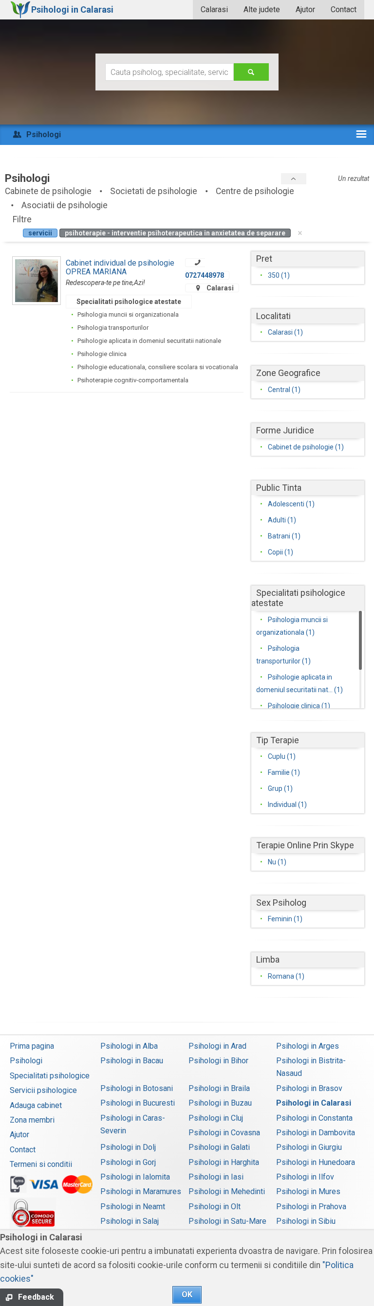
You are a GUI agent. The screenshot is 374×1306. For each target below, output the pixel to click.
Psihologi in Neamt (132, 1206)
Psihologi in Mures (308, 1191)
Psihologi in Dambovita (315, 1132)
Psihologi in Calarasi (313, 1103)
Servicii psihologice (43, 1090)
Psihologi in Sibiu (306, 1221)
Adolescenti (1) (291, 504)
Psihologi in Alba (129, 1046)
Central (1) (284, 390)
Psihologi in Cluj (215, 1118)
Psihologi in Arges (307, 1046)
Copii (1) (280, 552)
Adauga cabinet (36, 1105)
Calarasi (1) (285, 332)
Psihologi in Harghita (223, 1162)
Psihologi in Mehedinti (226, 1191)
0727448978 (204, 275)
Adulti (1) (282, 520)
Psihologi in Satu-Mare (227, 1221)
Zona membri (32, 1120)
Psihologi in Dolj (128, 1147)
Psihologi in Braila (219, 1088)
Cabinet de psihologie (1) (306, 447)
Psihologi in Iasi (215, 1176)
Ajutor (305, 9)
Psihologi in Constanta (314, 1118)
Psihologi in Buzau (220, 1103)
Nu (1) (277, 862)
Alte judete (261, 9)
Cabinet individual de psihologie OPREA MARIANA (120, 267)
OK (187, 1294)
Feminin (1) (285, 919)
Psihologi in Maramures (140, 1191)
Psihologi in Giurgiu (309, 1147)
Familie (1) (284, 772)
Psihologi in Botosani (136, 1088)
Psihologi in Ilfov (305, 1176)
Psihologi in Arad (217, 1046)
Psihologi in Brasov (309, 1088)
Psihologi (26, 1060)
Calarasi (214, 9)
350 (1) (279, 275)
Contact (343, 9)
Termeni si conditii (41, 1164)
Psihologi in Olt (214, 1206)
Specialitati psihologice (50, 1075)
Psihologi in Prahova (311, 1206)
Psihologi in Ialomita (135, 1176)
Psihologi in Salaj (129, 1221)
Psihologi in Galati (219, 1147)
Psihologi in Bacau (131, 1060)
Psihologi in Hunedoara (315, 1162)
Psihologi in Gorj (128, 1162)
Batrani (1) (284, 536)
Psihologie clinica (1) (299, 706)
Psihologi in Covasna (224, 1132)
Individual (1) (287, 804)
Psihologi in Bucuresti (137, 1103)
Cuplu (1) (282, 756)
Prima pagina (32, 1046)
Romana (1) (286, 976)
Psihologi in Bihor (218, 1060)
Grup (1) (280, 788)
